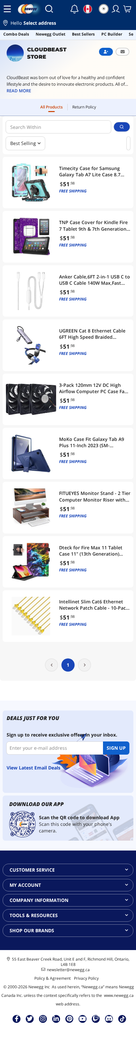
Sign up (116, 748)
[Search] (49, 8)
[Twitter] (30, 1019)
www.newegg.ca (119, 995)
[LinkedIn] (56, 1019)
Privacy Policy (86, 978)
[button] (68, 24)
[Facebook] (16, 1019)
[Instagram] (43, 1019)
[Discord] (109, 1019)
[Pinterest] (69, 1019)
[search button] (122, 127)
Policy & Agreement (52, 978)
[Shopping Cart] (127, 9)
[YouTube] (82, 1019)
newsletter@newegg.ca (68, 969)
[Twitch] (96, 1019)
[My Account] (115, 9)
